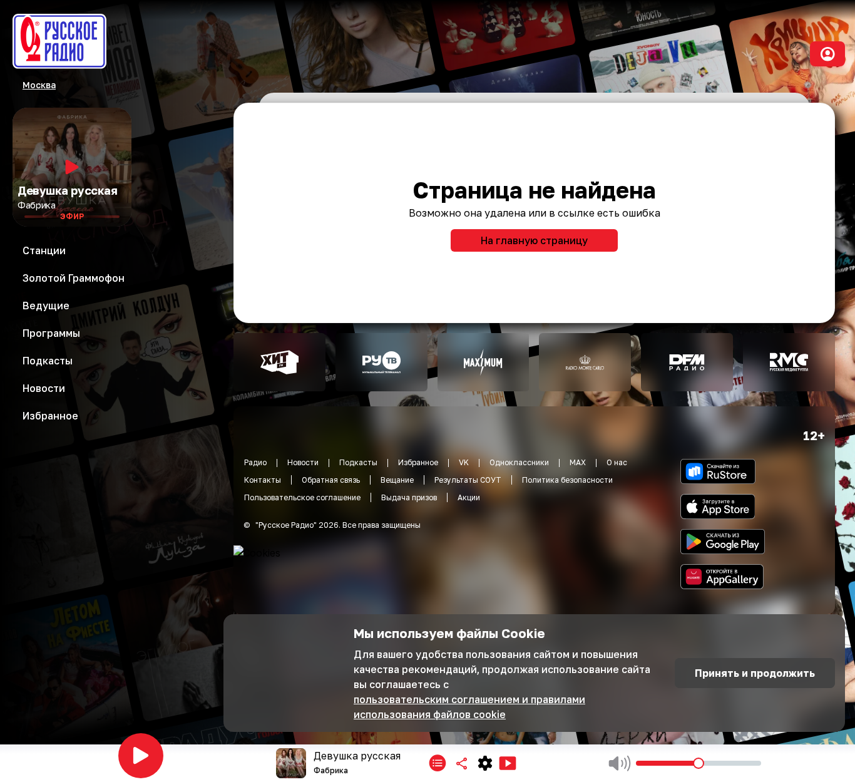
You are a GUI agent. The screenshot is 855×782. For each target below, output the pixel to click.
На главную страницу (534, 240)
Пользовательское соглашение (302, 497)
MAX (578, 462)
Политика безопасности (567, 480)
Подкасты (358, 462)
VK (464, 462)
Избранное (418, 462)
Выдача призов (409, 497)
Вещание (397, 480)
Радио (255, 462)
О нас (617, 462)
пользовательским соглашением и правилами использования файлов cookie (469, 707)
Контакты (262, 480)
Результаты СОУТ (467, 480)
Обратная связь (331, 480)
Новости (303, 462)
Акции (469, 497)
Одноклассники (519, 462)
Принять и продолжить (755, 673)
